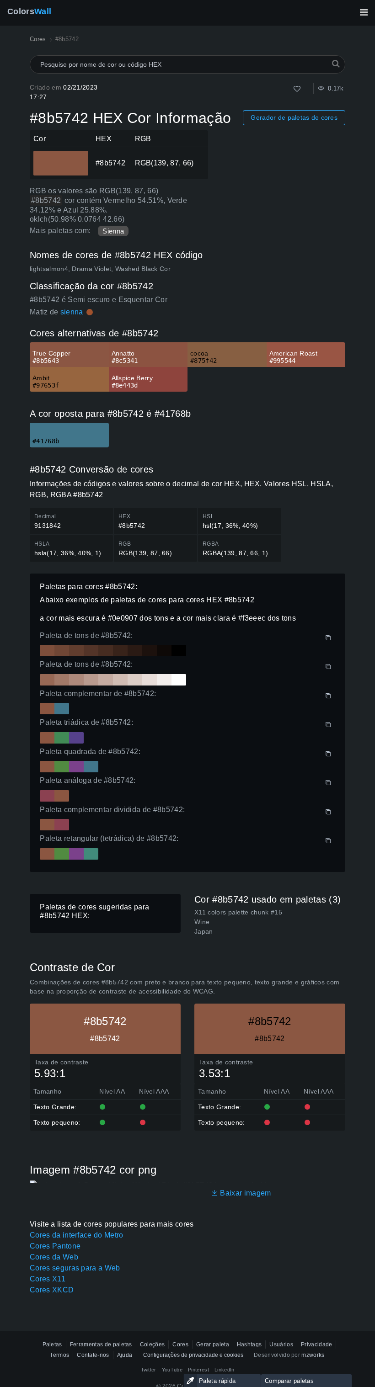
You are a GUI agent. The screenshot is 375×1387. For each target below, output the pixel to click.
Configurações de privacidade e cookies (193, 1355)
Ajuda (125, 1355)
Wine (201, 921)
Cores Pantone (55, 1246)
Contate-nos (93, 1355)
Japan (203, 931)
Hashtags (249, 1344)
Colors (29, 11)
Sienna (113, 231)
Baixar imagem (244, 1193)
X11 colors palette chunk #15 (238, 912)
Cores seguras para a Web (75, 1268)
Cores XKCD (52, 1290)
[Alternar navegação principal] (363, 12)
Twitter (148, 1369)
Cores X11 (47, 1279)
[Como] (297, 89)
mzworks (312, 1355)
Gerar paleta (212, 1344)
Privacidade (316, 1344)
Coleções (152, 1344)
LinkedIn (224, 1369)
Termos (59, 1355)
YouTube (172, 1369)
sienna (71, 312)
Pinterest (198, 1369)
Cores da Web (54, 1257)
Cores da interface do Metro (76, 1235)
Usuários (281, 1344)
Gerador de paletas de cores (294, 117)
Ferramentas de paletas (101, 1344)
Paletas (52, 1344)
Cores (180, 1344)
